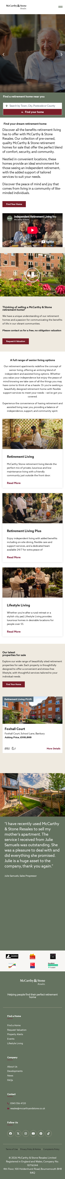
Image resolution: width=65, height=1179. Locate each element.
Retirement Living (20, 457)
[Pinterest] (41, 1133)
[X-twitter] (18, 1133)
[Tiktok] (48, 1133)
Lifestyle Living (18, 605)
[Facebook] (10, 1133)
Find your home (34, 112)
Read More (14, 483)
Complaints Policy (51, 1149)
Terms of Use (12, 1149)
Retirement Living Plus (24, 531)
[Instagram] (25, 1133)
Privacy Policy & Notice (30, 1149)
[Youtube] (33, 1133)
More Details (53, 748)
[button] (3, 54)
